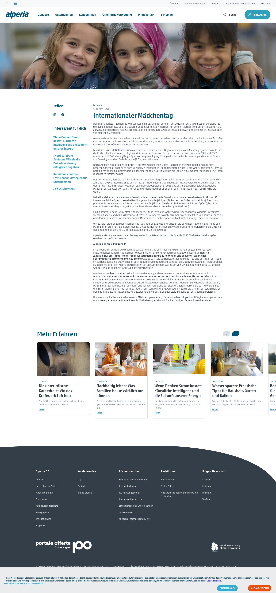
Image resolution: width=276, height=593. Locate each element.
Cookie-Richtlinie (214, 581)
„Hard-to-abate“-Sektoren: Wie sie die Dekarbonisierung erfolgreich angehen (66, 161)
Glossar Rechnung (128, 486)
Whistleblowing (43, 519)
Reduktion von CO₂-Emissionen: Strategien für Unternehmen (70, 178)
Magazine (265, 3)
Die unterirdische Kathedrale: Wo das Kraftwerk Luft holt (55, 390)
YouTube (206, 499)
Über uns (174, 3)
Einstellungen (227, 588)
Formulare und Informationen (240, 3)
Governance (41, 499)
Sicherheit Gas (126, 512)
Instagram (207, 486)
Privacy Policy (167, 479)
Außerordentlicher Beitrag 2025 (134, 519)
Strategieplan (42, 512)
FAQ (79, 479)
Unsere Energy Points (195, 3)
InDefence (118, 150)
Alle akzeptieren (259, 588)
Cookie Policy (167, 486)
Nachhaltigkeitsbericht (47, 506)
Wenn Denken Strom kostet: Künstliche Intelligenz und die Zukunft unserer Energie (70, 143)
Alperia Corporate (44, 492)
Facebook (207, 479)
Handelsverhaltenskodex (131, 499)
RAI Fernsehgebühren (129, 492)
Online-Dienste (84, 492)
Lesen (42, 409)
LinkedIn (206, 492)
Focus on (97, 105)
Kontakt (215, 3)
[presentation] (226, 333)
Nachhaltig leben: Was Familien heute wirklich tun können (120, 390)
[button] (54, 114)
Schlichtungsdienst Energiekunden (136, 506)
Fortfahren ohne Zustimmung (23, 583)
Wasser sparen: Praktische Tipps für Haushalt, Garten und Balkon (234, 390)
